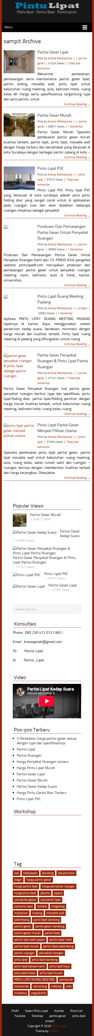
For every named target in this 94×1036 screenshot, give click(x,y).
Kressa (54, 1031)
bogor (18, 880)
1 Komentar (75, 126)
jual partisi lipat (51, 900)
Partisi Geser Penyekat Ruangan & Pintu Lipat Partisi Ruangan (62, 361)
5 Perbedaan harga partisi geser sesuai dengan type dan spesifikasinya (47, 740)
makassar (21, 913)
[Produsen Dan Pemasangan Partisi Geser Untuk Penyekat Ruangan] (19, 227)
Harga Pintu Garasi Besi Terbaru (42, 792)
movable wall (55, 913)
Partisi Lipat (26, 749)
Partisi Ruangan (29, 755)
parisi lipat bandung (47, 920)
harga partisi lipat (26, 886)
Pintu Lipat (59, 1026)
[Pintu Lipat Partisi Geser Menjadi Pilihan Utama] (19, 434)
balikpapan (30, 873)
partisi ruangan (24, 953)
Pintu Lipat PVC (50, 168)
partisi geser (22, 926)
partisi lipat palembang (58, 946)
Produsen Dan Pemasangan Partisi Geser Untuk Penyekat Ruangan (62, 232)
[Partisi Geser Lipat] (19, 62)
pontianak (66, 980)
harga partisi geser (38, 880)
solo (68, 986)
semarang (40, 986)
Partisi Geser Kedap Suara (70, 533)
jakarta (45, 893)
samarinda (21, 986)
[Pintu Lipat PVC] (19, 178)
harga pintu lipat (25, 893)
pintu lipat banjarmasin (29, 966)
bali (16, 873)
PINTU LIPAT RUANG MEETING (34, 980)
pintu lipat (21, 960)
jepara (58, 893)
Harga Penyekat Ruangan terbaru (43, 761)
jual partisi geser (25, 900)
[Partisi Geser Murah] (19, 125)
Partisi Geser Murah (54, 115)
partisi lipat (52, 933)
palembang (21, 920)
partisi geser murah (27, 933)
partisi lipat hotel (60, 940)
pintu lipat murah (51, 973)
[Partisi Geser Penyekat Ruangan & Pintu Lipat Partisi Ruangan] (19, 366)
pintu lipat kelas (24, 973)
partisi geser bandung (49, 926)
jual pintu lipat (23, 906)
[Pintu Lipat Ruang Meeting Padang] (19, 296)
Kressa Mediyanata (60, 58)
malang (37, 913)
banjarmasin (66, 873)
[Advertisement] (49, 492)
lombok (42, 906)
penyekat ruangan (51, 953)
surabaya (20, 993)
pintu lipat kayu (60, 966)
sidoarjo (56, 986)
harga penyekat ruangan (58, 886)
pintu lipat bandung (44, 960)
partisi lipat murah (26, 946)
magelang (58, 906)
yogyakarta (38, 993)
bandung (48, 873)
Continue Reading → (77, 104)
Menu (8, 27)
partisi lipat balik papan (29, 940)
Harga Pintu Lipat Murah (36, 768)
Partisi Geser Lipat (52, 52)
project (83, 308)
